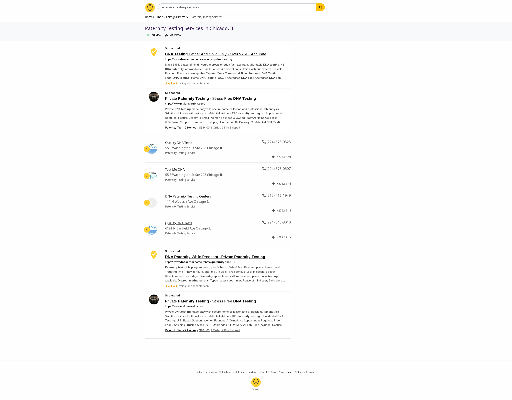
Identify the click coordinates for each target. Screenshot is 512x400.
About (274, 372)
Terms (290, 372)
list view (156, 35)
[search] (320, 7)
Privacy (282, 372)
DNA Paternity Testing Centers (188, 196)
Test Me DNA (175, 169)
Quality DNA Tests (178, 143)
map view (175, 35)
